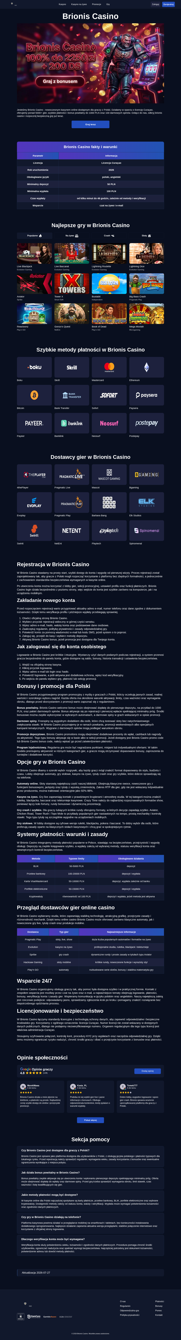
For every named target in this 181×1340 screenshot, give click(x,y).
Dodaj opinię (148, 1071)
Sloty (144, 236)
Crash (107, 236)
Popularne (32, 236)
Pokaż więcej (90, 1120)
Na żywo (70, 236)
